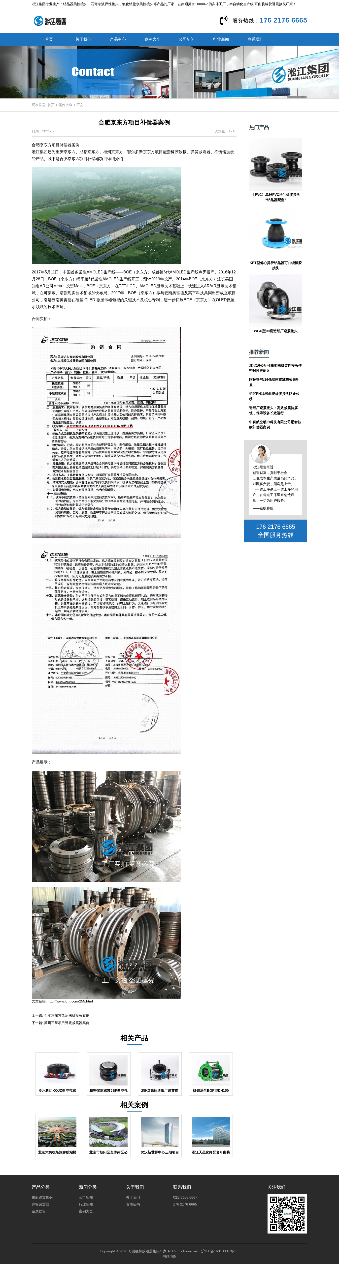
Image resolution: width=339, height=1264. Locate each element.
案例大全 (152, 39)
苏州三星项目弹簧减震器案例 (66, 1023)
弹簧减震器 (40, 1204)
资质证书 (133, 1204)
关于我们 (83, 39)
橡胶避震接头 (42, 1197)
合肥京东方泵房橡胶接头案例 (66, 1015)
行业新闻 (221, 39)
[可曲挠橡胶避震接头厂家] (50, 20)
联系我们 (256, 39)
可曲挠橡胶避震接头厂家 (147, 1251)
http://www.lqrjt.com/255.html (70, 1001)
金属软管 (39, 1211)
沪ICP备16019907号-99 (219, 1251)
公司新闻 (187, 39)
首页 (49, 39)
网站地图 (169, 1256)
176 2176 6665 (283, 20)
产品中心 (118, 39)
